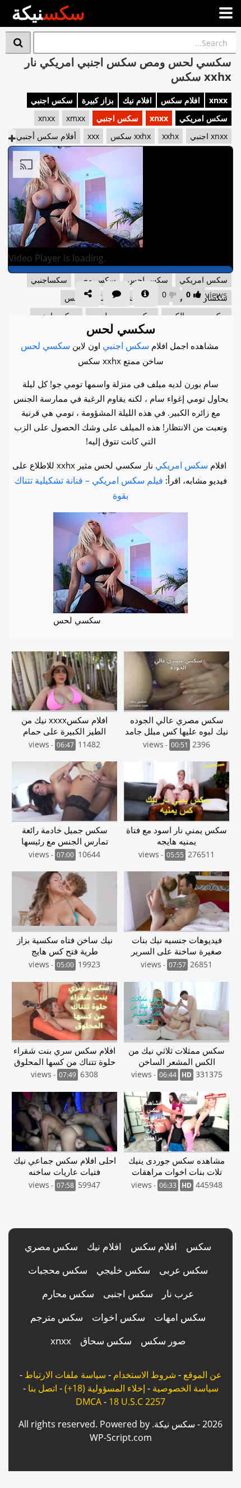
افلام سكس (180, 100)
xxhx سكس (130, 136)
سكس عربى (183, 1270)
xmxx (75, 118)
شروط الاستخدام (144, 1374)
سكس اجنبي (52, 100)
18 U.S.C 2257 (137, 1401)
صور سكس (163, 1340)
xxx (93, 136)
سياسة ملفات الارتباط (65, 1374)
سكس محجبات (57, 1270)
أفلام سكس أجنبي (46, 136)
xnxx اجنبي (209, 136)
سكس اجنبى (128, 1293)
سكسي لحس (45, 345)
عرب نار (178, 1293)
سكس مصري (51, 1246)
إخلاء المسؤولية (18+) (104, 1388)
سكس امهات (180, 1317)
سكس (198, 1246)
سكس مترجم (56, 1317)
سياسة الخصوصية (185, 1388)
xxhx (170, 136)
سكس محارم (68, 1293)
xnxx (218, 100)
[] (18, 42)
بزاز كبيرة (98, 100)
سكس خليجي (123, 1270)
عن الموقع (202, 1374)
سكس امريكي (203, 118)
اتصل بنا (42, 1388)
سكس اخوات (118, 1317)
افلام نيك (137, 100)
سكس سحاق (106, 1340)
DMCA (88, 1401)
